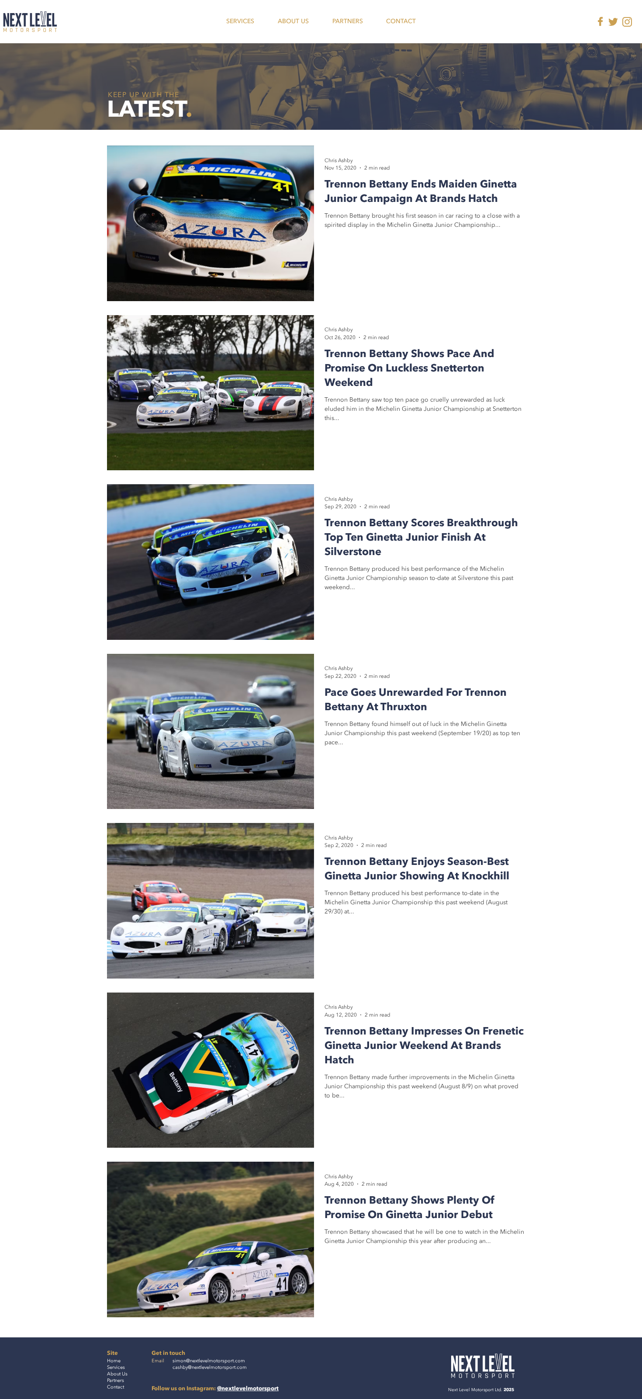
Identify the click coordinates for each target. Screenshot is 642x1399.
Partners (115, 1380)
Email (158, 1360)
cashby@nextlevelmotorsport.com (210, 1367)
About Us (117, 1374)
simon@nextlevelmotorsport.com (209, 1360)
